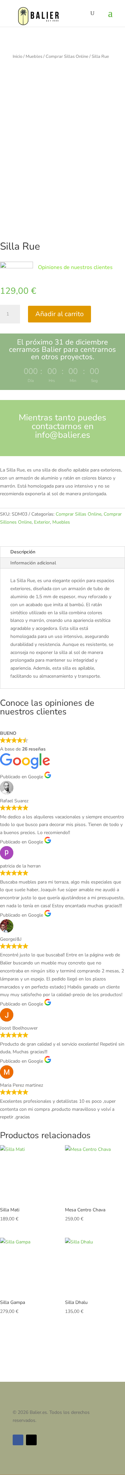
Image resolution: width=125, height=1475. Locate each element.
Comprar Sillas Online (67, 56)
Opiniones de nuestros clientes (75, 267)
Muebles (34, 56)
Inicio (17, 56)
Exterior (42, 522)
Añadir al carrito (59, 313)
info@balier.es (62, 435)
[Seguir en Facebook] (18, 1440)
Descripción (22, 552)
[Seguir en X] (31, 1440)
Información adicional (33, 563)
